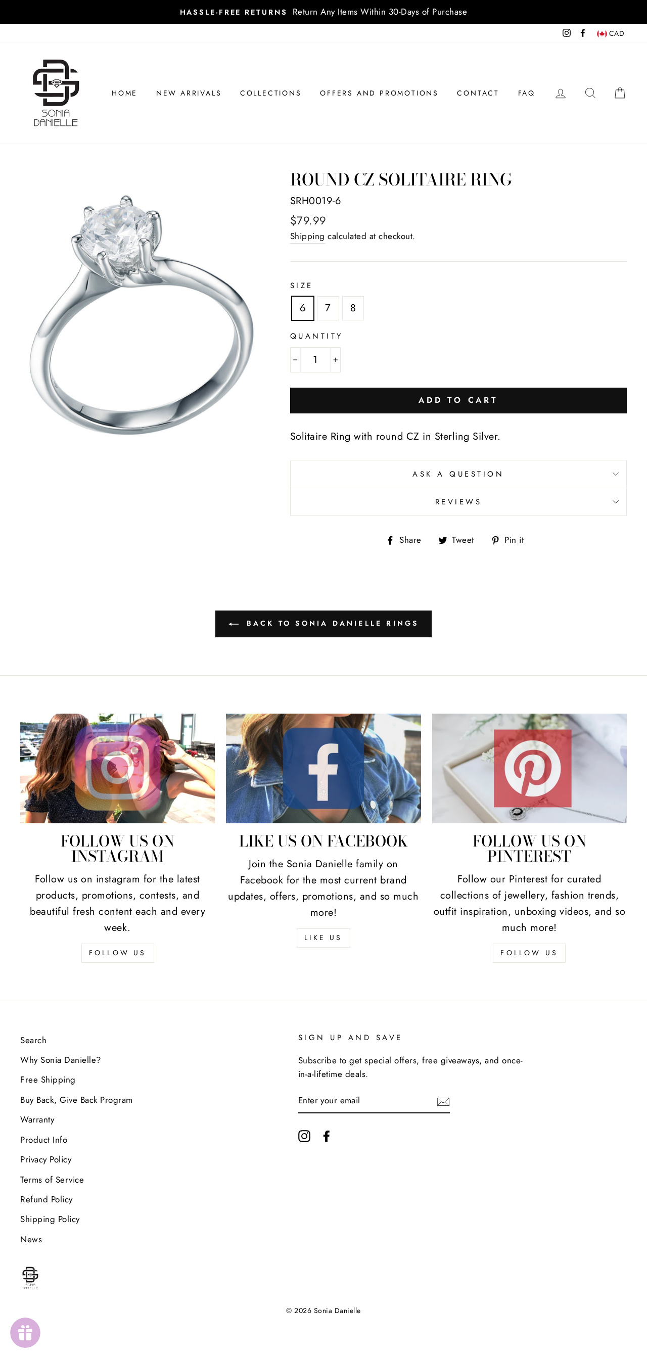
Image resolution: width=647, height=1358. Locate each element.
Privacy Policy (45, 1159)
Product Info (43, 1140)
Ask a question (458, 474)
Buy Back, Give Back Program (76, 1100)
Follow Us (118, 953)
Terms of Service (52, 1180)
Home (124, 93)
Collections (271, 93)
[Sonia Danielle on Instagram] (304, 1135)
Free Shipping (48, 1079)
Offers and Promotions (379, 93)
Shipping (307, 236)
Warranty (37, 1119)
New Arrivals (189, 93)
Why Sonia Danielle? (60, 1060)
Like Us (323, 937)
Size (301, 285)
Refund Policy (46, 1199)
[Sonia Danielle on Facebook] (326, 1135)
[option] (323, 12)
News (31, 1239)
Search (33, 1040)
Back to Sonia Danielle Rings (331, 623)
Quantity (316, 336)
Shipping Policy (50, 1219)
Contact (478, 93)
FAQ (526, 93)
